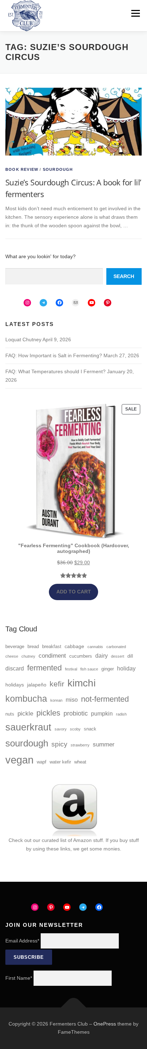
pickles (48, 712)
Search (123, 276)
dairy (101, 656)
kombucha (26, 698)
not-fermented (105, 699)
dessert (117, 656)
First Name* (18, 978)
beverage (14, 646)
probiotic (76, 713)
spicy (59, 744)
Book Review (21, 169)
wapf (41, 762)
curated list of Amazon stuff (72, 840)
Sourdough (58, 169)
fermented (44, 667)
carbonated (116, 647)
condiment (52, 655)
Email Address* (22, 941)
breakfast (51, 646)
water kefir (60, 762)
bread (33, 646)
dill (130, 656)
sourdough (26, 743)
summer (104, 744)
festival (71, 669)
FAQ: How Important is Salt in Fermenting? (53, 355)
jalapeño (36, 684)
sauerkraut (28, 727)
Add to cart (73, 591)
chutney (28, 656)
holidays (14, 684)
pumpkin (102, 714)
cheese (11, 656)
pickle (25, 713)
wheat (80, 762)
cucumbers (80, 656)
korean (56, 700)
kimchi (81, 683)
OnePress (104, 1024)
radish (121, 714)
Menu (135, 13)
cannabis (95, 647)
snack (90, 729)
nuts (9, 714)
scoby (75, 729)
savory (61, 729)
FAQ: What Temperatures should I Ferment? (55, 371)
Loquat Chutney (23, 339)
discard (14, 668)
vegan (19, 760)
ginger (107, 669)
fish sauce (89, 669)
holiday (126, 668)
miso (72, 700)
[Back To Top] (73, 1007)
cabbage (74, 646)
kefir (57, 684)
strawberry (80, 745)
